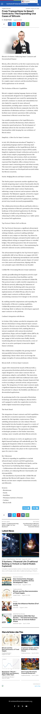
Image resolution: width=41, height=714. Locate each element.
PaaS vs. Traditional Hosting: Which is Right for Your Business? (10, 525)
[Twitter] (14, 24)
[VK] (23, 24)
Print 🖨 (26, 508)
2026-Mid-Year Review (19, 614)
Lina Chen (15, 607)
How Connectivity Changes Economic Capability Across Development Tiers (23, 580)
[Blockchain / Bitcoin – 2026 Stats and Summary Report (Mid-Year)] (11, 664)
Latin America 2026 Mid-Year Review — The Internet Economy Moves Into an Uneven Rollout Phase (25, 618)
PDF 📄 (35, 508)
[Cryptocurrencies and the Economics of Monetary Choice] (30, 640)
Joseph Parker (8, 19)
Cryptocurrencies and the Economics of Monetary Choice (30, 649)
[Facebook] (10, 24)
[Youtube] (27, 706)
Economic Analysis (18, 577)
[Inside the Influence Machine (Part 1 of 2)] (7, 606)
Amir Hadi (18, 559)
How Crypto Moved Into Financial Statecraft (29, 672)
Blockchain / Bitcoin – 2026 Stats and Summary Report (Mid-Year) (10, 673)
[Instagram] (18, 706)
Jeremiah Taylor (17, 623)
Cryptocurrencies (6, 8)
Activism (15, 601)
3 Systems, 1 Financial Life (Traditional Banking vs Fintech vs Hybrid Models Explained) (20, 563)
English (27, 1)
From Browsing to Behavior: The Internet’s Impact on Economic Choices (31, 525)
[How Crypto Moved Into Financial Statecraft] (30, 664)
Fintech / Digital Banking (8, 559)
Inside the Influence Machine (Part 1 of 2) (26, 604)
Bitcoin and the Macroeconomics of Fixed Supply (10, 649)
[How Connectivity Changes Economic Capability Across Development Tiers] (7, 581)
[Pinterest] (18, 24)
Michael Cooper (17, 584)
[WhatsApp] (27, 24)
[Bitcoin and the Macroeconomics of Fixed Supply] (7, 593)
